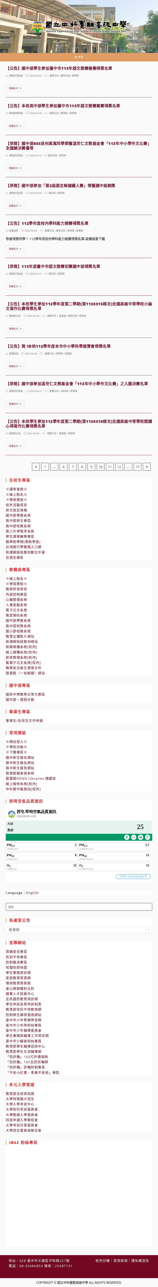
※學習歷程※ (16, 499)
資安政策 (120, 1260)
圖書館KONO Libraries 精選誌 (31, 778)
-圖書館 (62, 316)
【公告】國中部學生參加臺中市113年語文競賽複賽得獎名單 (59, 68)
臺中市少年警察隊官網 (24, 1020)
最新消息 (65, 75)
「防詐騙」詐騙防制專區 (25, 1067)
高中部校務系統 (18, 526)
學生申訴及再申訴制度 (24, 1004)
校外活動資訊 (16, 505)
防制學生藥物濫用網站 (24, 1015)
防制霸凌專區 (16, 962)
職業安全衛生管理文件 (24, 668)
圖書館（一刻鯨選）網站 (25, 673)
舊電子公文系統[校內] (23, 662)
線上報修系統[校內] (21, 784)
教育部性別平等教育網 (24, 1009)
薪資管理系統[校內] (21, 657)
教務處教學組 (16, 113)
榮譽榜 (75, 75)
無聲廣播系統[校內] (21, 647)
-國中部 (52, 193)
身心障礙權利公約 (20, 988)
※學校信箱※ (16, 747)
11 (110, 466)
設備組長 (13, 230)
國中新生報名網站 (20, 757)
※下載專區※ (16, 752)
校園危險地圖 (16, 967)
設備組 (79, 230)
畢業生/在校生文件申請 (24, 720)
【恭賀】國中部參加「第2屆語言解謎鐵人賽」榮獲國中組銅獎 (60, 185)
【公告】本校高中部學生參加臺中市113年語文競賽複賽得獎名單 (63, 105)
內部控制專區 (16, 594)
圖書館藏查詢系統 (20, 773)
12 (119, 466)
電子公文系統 (16, 610)
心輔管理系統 (16, 599)
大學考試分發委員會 (22, 1125)
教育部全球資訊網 (20, 1093)
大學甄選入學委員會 (22, 1114)
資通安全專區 (16, 951)
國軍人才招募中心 (20, 993)
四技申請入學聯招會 (22, 1120)
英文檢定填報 (16, 510)
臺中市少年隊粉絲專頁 (24, 1025)
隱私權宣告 (140, 1260)
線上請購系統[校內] (21, 652)
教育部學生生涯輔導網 (24, 1051)
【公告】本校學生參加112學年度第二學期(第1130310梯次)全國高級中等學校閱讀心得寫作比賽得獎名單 (79, 424)
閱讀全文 (13, 88)
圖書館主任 (15, 316)
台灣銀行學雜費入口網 (24, 547)
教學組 (64, 113)
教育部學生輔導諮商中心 (25, 1046)
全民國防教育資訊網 (22, 999)
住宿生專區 (15, 557)
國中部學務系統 (18, 515)
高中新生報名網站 (20, 763)
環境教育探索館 (18, 983)
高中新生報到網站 (20, 768)
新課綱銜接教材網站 (22, 641)
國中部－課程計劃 (20, 699)
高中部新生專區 (18, 520)
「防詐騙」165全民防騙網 (27, 1062)
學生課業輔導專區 (20, 536)
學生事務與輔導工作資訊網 (27, 1035)
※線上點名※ (16, 494)
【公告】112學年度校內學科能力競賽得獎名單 (47, 223)
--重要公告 (53, 75)
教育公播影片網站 (20, 636)
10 (101, 466)
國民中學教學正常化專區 (25, 694)
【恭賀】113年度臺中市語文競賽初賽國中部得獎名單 (53, 266)
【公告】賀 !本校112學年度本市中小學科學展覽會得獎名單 (58, 346)
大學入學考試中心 (20, 1104)
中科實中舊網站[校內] (23, 789)
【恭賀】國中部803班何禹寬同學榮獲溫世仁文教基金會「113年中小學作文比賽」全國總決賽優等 (78, 146)
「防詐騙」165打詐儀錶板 (27, 1056)
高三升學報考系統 (20, 531)
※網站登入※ (16, 741)
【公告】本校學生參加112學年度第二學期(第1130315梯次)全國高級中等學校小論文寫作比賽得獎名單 (79, 306)
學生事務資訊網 (18, 972)
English (32, 892)
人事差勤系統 (16, 605)
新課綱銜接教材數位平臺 (25, 552)
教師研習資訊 (16, 589)
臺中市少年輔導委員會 (24, 1030)
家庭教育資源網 (18, 978)
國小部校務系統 (18, 631)
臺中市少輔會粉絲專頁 (24, 1041)
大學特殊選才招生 (20, 1099)
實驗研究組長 (16, 75)
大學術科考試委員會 (22, 1109)
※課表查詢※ (16, 489)
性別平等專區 (16, 957)
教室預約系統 (16, 615)
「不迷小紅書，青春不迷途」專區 (33, 1072)
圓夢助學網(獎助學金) (23, 541)
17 (138, 466)
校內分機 (103, 1260)
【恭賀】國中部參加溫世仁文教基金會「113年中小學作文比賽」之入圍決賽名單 (77, 383)
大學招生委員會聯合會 (24, 1130)
